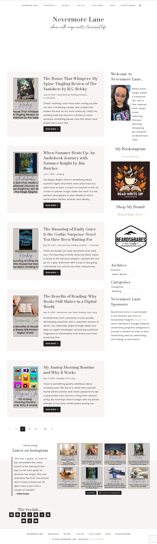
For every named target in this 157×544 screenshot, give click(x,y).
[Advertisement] (78, 52)
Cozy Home (95, 534)
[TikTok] (29, 514)
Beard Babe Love (130, 215)
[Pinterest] (48, 514)
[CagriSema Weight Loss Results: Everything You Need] (115, 478)
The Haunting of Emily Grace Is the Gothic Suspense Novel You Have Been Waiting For (69, 234)
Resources (53, 534)
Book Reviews (64, 95)
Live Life (80, 534)
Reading (74, 95)
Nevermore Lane (30, 5)
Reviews (83, 95)
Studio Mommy (97, 539)
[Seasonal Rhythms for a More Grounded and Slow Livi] (68, 454)
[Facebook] (17, 514)
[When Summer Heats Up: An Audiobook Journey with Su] (92, 478)
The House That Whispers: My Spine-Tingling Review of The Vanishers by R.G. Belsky (70, 83)
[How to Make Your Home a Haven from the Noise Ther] (139, 478)
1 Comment (94, 245)
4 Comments (49, 98)
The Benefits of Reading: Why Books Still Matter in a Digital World (70, 301)
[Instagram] (36, 514)
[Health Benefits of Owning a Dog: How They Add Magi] (92, 454)
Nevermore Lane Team (67, 312)
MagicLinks (141, 319)
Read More (53, 129)
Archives (116, 270)
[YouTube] (23, 520)
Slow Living (92, 312)
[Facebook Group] (23, 514)
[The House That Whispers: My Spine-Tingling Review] (139, 454)
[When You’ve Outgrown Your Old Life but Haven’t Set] (115, 454)
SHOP (112, 5)
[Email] (36, 520)
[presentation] (26, 98)
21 (45, 429)
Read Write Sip (130, 156)
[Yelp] (29, 520)
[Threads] (42, 514)
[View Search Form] (140, 5)
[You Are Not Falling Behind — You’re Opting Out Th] (68, 478)
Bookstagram (128, 5)
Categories (117, 287)
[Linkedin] (11, 514)
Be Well (67, 534)
